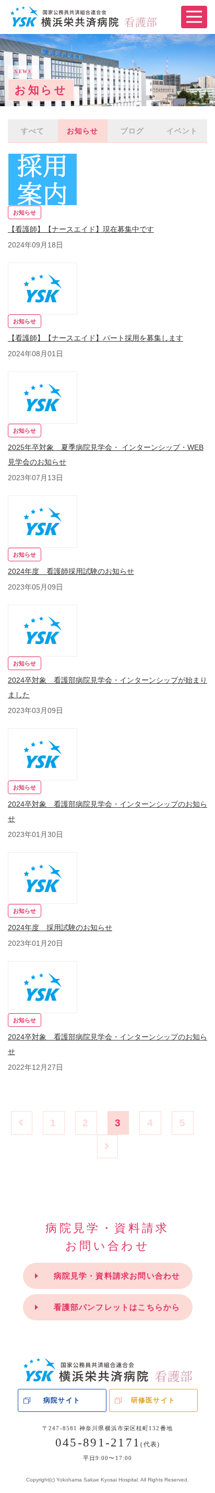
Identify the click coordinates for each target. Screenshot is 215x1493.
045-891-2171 (107, 1442)
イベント (182, 131)
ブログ (132, 131)
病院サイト (61, 1400)
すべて (32, 131)
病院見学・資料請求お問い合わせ (117, 1275)
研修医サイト (153, 1400)
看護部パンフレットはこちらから (117, 1307)
